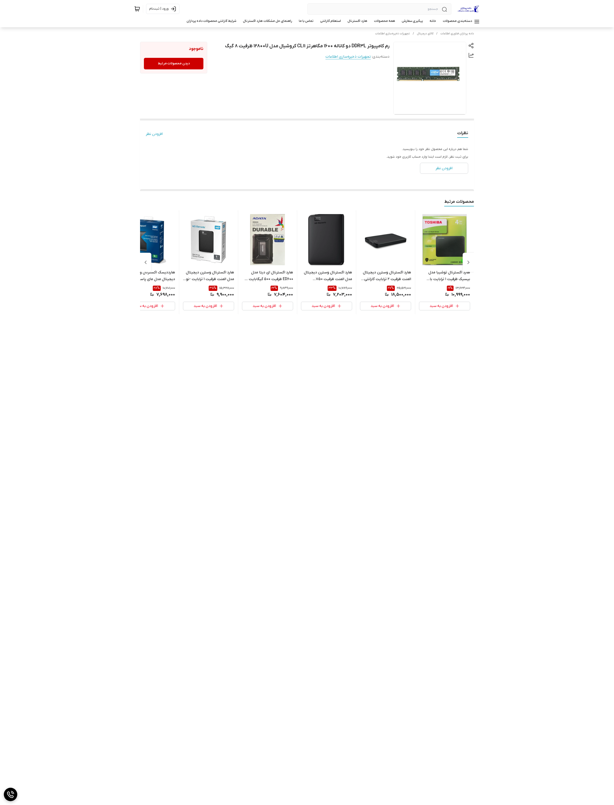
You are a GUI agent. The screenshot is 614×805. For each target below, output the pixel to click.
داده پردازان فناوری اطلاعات (457, 34)
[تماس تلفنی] (10, 794)
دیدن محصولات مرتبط (174, 63)
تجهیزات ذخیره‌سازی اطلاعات (392, 34)
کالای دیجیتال (425, 34)
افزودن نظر (154, 134)
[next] (145, 262)
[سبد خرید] (137, 9)
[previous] (468, 262)
